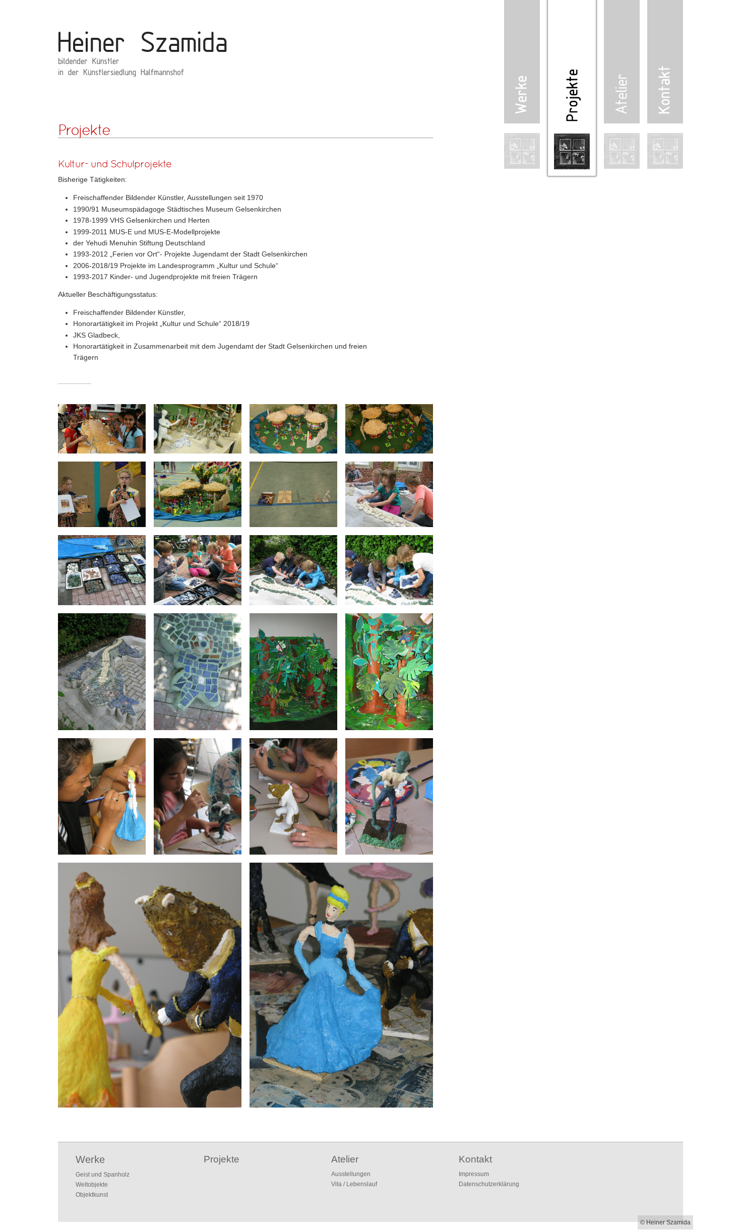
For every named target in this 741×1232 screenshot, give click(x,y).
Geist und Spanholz (103, 1174)
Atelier (344, 1159)
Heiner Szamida (136, 50)
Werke (90, 1159)
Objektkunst (92, 1194)
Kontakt (475, 1159)
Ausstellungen (351, 1174)
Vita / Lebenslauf (354, 1184)
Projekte (221, 1159)
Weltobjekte (92, 1184)
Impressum (474, 1174)
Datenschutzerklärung (489, 1184)
